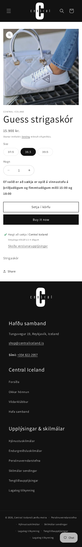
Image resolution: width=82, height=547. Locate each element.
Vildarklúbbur (18, 402)
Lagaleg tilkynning (22, 490)
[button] (9, 11)
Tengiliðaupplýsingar (23, 480)
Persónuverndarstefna (24, 461)
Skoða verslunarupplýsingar (28, 246)
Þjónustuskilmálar (22, 441)
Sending (26, 136)
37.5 (13, 153)
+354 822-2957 (27, 355)
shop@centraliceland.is (26, 343)
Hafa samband (19, 412)
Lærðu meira (39, 517)
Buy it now (41, 219)
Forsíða (14, 382)
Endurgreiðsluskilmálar (25, 451)
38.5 (28, 152)
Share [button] (12, 271)
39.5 (47, 153)
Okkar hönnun (19, 392)
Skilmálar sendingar (23, 471)
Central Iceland (23, 517)
